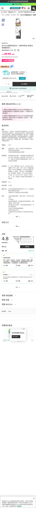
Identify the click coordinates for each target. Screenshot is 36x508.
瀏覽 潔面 (6, 300)
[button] (33, 8)
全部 (3, 250)
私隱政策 (19, 506)
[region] (18, 502)
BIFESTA (5, 43)
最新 (6, 250)
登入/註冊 (15, 336)
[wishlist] (15, 50)
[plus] (9, 84)
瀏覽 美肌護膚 (7, 296)
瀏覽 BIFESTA (7, 304)
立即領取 (22, 78)
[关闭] (34, 498)
